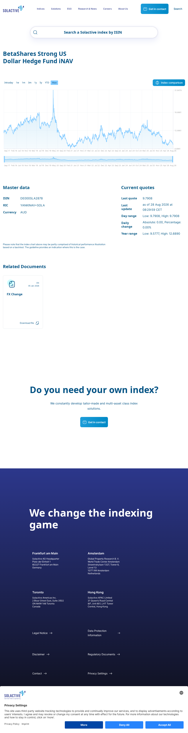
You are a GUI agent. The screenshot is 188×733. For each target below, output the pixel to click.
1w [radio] (17, 82)
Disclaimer (38, 654)
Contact (37, 673)
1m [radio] (23, 82)
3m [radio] (29, 82)
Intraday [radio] (8, 82)
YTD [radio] (47, 82)
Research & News (87, 8)
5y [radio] (41, 82)
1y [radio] (35, 82)
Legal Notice (40, 633)
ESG (69, 8)
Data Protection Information (97, 633)
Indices (40, 8)
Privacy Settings (97, 673)
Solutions (56, 8)
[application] (94, 122)
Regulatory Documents (101, 654)
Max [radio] (54, 82)
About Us (123, 8)
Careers (107, 8)
